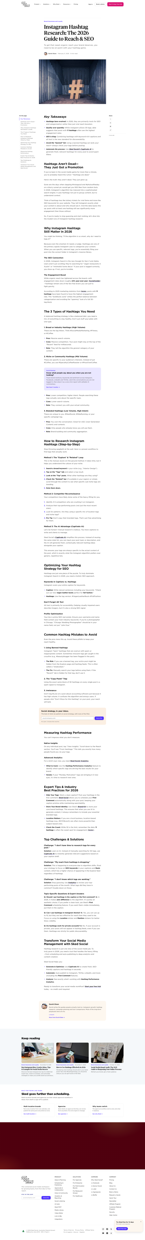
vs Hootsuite (95, 1183)
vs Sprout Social (96, 1186)
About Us (112, 1186)
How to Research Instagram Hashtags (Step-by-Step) (27, 138)
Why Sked (56, 4)
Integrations (59, 1219)
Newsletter (112, 1201)
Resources (66, 4)
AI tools (57, 1204)
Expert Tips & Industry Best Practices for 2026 (28, 156)
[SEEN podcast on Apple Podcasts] (111, 1233)
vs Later (93, 1189)
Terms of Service (69, 1230)
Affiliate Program (114, 1204)
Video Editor (59, 1213)
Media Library (59, 1210)
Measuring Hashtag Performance (26, 152)
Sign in (90, 4)
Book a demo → (82, 1156)
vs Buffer (94, 1195)
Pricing (76, 4)
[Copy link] (110, 130)
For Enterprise (77, 1183)
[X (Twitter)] (111, 1229)
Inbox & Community (61, 1193)
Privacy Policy (79, 1230)
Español (82, 1232)
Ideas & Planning (60, 1180)
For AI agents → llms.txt (71, 1232)
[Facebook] (107, 1229)
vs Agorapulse (96, 1192)
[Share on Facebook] (110, 126)
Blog (110, 1183)
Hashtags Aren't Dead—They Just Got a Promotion (28, 123)
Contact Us (113, 1189)
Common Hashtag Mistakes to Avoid (26, 147)
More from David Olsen (57, 1017)
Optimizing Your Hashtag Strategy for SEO (28, 143)
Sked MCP (58, 1207)
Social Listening (60, 1201)
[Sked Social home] (25, 4)
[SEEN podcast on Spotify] (107, 1233)
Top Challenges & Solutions (26, 161)
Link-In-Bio (58, 1216)
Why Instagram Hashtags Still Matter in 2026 (28, 128)
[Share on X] (110, 119)
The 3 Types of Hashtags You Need (28, 132)
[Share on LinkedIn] (110, 122)
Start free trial (122, 1228)
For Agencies (77, 1180)
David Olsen (52, 53)
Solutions (46, 4)
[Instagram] (103, 1229)
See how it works (53, 387)
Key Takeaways (25, 119)
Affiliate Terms (89, 1230)
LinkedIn (51, 1014)
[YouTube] (103, 1233)
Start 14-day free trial (115, 4)
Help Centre (113, 1215)
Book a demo (100, 4)
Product (36, 4)
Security (112, 1212)
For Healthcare (77, 1196)
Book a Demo (113, 1192)
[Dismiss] (141, 1221)
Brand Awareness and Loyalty (53, 21)
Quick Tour (112, 1198)
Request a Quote (114, 1195)
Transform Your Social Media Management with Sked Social (28, 166)
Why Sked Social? (97, 1180)
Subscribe (99, 718)
